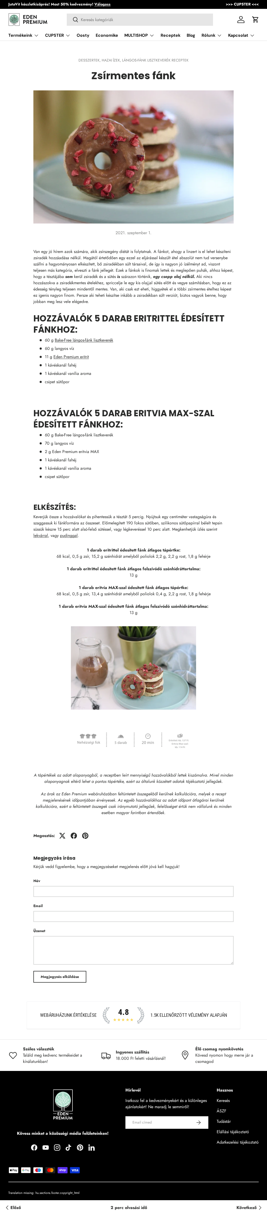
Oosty (83, 35)
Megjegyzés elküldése (60, 976)
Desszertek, (90, 60)
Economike (107, 35)
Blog (191, 35)
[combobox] (140, 20)
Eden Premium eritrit (71, 357)
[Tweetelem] (62, 835)
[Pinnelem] (85, 835)
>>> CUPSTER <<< (242, 4)
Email (38, 905)
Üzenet (39, 930)
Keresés (223, 1101)
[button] (255, 19)
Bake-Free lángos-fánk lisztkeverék (84, 340)
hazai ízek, (112, 60)
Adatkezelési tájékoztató (238, 1142)
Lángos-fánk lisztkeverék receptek (155, 60)
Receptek (170, 35)
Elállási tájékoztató (233, 1132)
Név (36, 880)
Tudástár (224, 1121)
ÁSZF (221, 1111)
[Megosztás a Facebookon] (74, 835)
